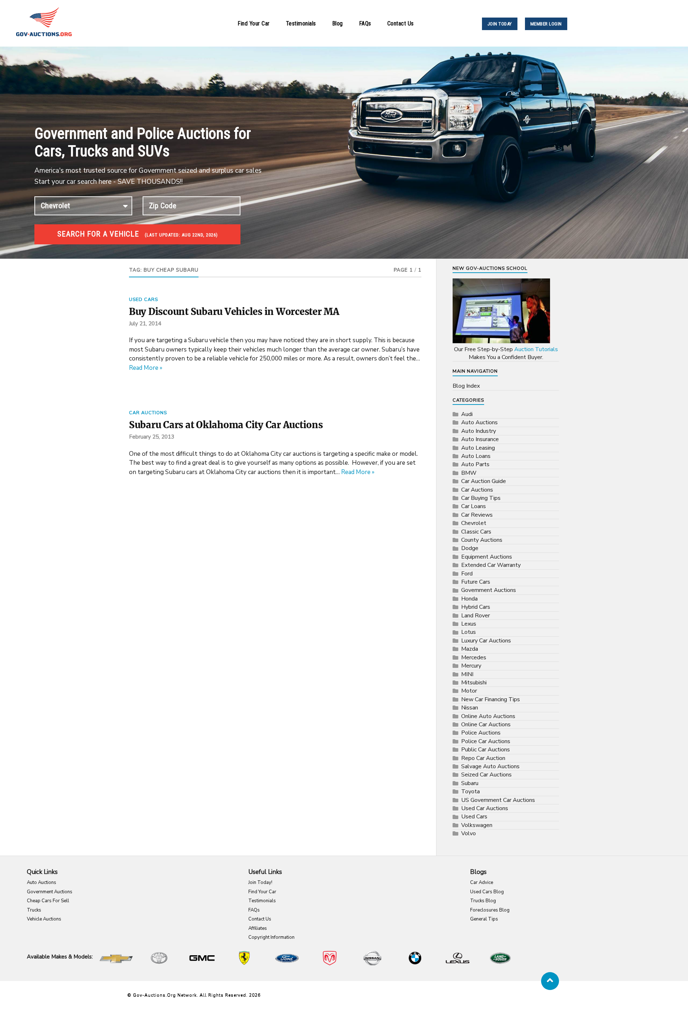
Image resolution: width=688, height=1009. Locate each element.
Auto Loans (476, 456)
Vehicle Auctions (44, 919)
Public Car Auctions (485, 750)
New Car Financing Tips (490, 699)
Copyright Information (271, 937)
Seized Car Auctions (486, 775)
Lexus (468, 624)
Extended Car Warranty (491, 565)
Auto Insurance (480, 439)
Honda (469, 599)
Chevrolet (473, 523)
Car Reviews (477, 515)
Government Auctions (488, 590)
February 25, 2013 (151, 436)
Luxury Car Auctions (486, 641)
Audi (467, 414)
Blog (337, 23)
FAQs (365, 23)
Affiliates (257, 928)
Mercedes (473, 657)
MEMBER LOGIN (546, 24)
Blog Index (466, 386)
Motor (469, 691)
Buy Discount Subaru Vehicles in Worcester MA (234, 311)
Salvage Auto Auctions (490, 766)
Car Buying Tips (481, 498)
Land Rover (475, 616)
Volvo (468, 833)
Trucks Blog (483, 901)
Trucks (34, 910)
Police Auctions (481, 733)
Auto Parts (475, 464)
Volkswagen (476, 825)
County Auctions (481, 540)
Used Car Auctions (484, 808)
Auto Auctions (479, 422)
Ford (467, 574)
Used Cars (143, 299)
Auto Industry (478, 431)
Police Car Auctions (485, 741)
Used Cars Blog (487, 892)
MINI (467, 674)
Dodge (469, 548)
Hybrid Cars (475, 607)
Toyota (470, 791)
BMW (469, 473)
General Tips (484, 919)
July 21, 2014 (145, 323)
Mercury (471, 666)
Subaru (469, 783)
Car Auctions (148, 413)
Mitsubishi (474, 683)
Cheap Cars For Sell (48, 901)
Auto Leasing (478, 448)
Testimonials (301, 23)
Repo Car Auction (483, 758)
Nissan (469, 708)
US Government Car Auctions (498, 800)
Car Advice (481, 882)
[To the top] (550, 981)
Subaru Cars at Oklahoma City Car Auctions (226, 425)
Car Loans (473, 506)
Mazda (469, 649)
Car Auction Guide (483, 481)
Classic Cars (476, 532)
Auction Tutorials (536, 349)
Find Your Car (254, 23)
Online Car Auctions (486, 724)
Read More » (145, 368)
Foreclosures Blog (490, 910)
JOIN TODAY (499, 24)
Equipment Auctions (486, 557)
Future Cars (475, 582)
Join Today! (260, 882)
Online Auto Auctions (488, 716)
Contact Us (400, 23)
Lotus (468, 632)
